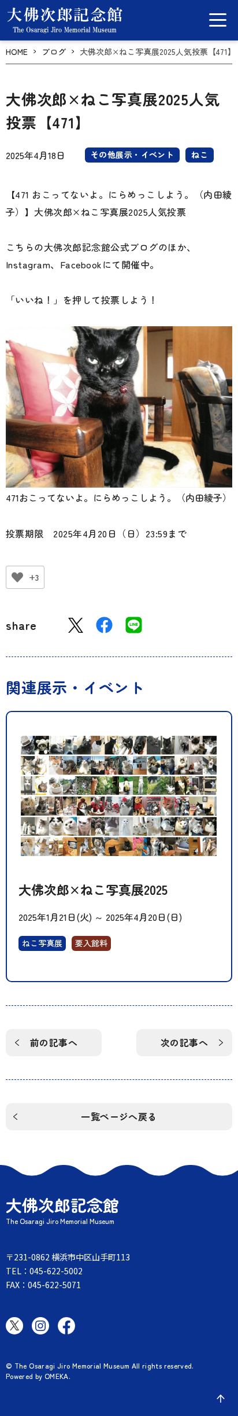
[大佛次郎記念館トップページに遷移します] (64, 20)
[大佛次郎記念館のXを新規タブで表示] (14, 1325)
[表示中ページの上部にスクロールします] (220, 1398)
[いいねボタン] (17, 577)
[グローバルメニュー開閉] (217, 20)
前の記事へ (53, 1042)
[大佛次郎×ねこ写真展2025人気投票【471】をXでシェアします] (75, 625)
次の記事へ (184, 1042)
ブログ (54, 51)
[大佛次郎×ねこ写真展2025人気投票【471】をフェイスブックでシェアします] (104, 625)
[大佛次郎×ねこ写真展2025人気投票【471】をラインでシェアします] (133, 625)
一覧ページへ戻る (119, 1116)
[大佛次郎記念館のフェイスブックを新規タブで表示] (66, 1325)
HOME (17, 51)
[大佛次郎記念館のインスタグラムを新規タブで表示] (40, 1325)
